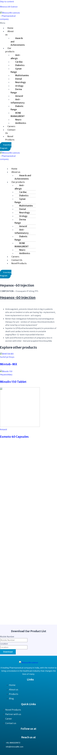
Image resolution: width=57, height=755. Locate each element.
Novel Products (9, 138)
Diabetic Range (17, 108)
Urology (19, 85)
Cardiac (19, 61)
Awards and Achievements (18, 41)
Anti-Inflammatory (18, 101)
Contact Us (10, 131)
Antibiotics (20, 123)
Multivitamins (22, 75)
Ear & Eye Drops (7, 357)
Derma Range (16, 91)
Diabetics (20, 65)
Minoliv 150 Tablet (13, 382)
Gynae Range (16, 70)
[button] (6, 23)
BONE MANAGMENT (18, 114)
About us (9, 33)
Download (8, 652)
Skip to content (7, 1)
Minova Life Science (8, 7)
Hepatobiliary (6, 374)
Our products (9, 50)
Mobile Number (7, 636)
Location (4, 644)
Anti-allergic (16, 57)
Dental (18, 78)
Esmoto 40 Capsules (14, 436)
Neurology (20, 82)
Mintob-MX (8, 364)
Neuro (18, 119)
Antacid (19, 96)
